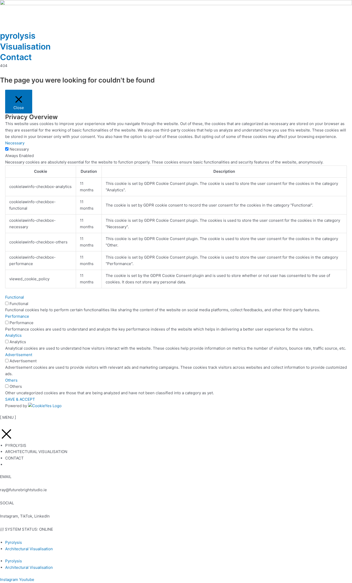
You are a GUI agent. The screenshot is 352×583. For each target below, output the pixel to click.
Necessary (19, 149)
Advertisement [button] (18, 354)
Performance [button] (17, 316)
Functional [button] (14, 297)
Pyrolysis (13, 542)
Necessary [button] (14, 143)
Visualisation (25, 47)
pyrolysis (18, 36)
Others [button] (11, 380)
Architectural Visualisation (29, 548)
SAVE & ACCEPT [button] (20, 399)
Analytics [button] (13, 335)
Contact (16, 57)
